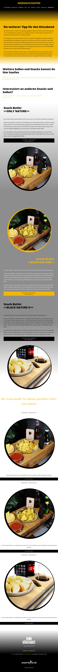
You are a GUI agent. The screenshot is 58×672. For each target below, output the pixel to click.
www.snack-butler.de (29, 667)
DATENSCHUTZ (32, 650)
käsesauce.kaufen (19, 654)
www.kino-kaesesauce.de (29, 646)
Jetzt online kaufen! (29, 479)
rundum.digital (34, 654)
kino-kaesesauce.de (42, 654)
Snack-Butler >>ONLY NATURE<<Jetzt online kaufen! (29, 140)
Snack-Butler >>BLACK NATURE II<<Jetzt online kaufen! (29, 339)
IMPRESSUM (25, 650)
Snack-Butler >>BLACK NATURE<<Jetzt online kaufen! (29, 293)
